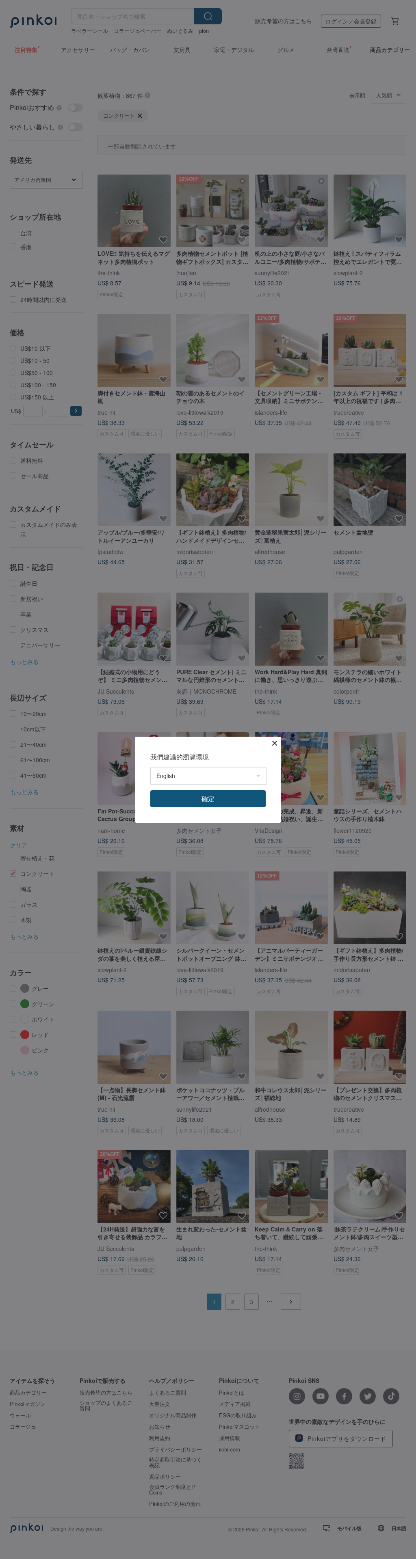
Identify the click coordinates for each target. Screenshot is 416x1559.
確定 (208, 798)
